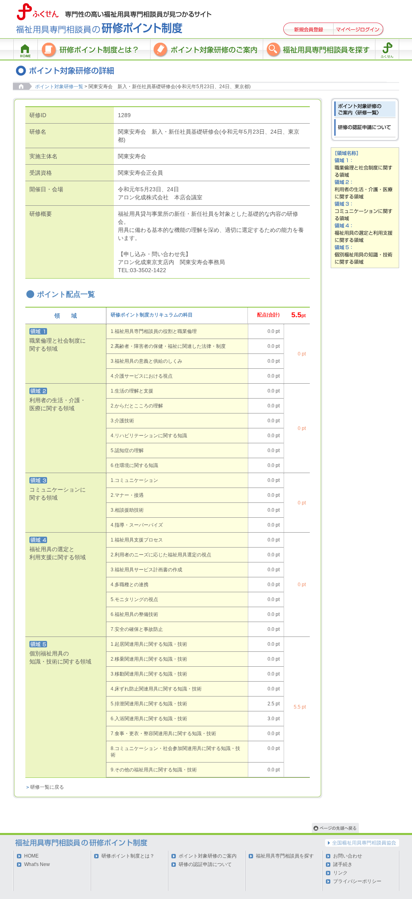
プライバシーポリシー (357, 881)
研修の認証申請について (205, 864)
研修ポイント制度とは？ (127, 856)
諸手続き (342, 864)
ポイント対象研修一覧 (59, 86)
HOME (31, 856)
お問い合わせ (347, 856)
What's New (37, 864)
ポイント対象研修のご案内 (208, 856)
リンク (340, 873)
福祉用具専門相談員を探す (285, 856)
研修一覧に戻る (47, 787)
